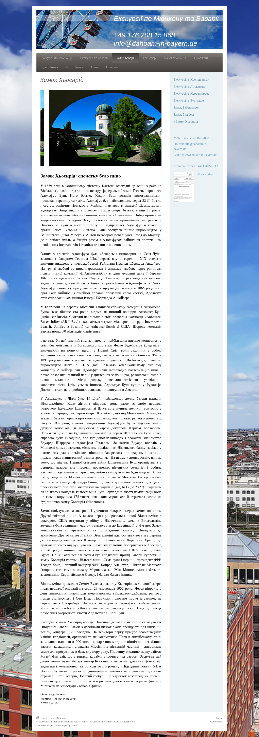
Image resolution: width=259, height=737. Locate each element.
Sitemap (61, 718)
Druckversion (48, 718)
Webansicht (216, 721)
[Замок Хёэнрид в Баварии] (100, 128)
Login (219, 718)
